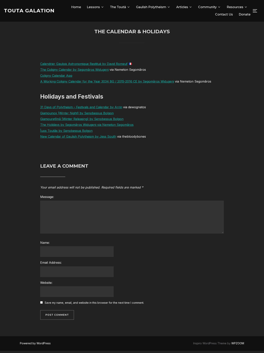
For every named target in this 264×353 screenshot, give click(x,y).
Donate (244, 14)
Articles (182, 7)
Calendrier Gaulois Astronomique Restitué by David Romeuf (84, 64)
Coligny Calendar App (56, 76)
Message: (47, 197)
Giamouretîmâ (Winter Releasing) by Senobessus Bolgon (81, 119)
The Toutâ (118, 7)
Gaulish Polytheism (151, 7)
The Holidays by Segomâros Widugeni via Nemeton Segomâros (87, 125)
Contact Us (224, 14)
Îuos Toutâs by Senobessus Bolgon (66, 131)
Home (76, 7)
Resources (235, 7)
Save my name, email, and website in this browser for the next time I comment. (94, 302)
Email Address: (51, 262)
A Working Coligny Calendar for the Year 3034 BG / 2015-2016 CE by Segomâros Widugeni (107, 81)
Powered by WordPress (35, 343)
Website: (46, 283)
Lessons (93, 7)
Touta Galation (29, 11)
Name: (45, 243)
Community (207, 7)
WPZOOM (237, 343)
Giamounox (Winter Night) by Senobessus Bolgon (77, 113)
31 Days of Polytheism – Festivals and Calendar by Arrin (81, 107)
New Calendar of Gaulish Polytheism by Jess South (78, 136)
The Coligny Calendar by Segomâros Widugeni (74, 70)
